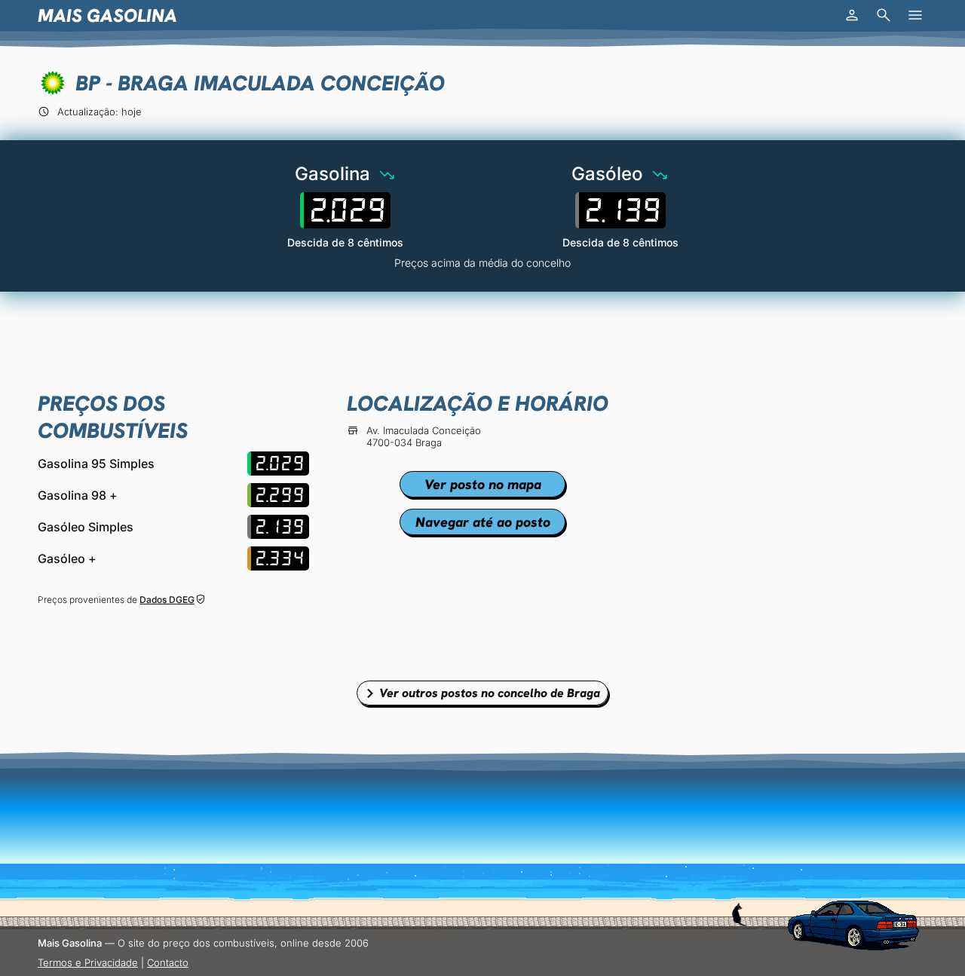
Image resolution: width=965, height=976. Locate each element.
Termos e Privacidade (88, 962)
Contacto (167, 962)
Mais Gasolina (107, 15)
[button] (852, 15)
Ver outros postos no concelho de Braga (489, 693)
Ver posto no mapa (482, 484)
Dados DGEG (167, 599)
